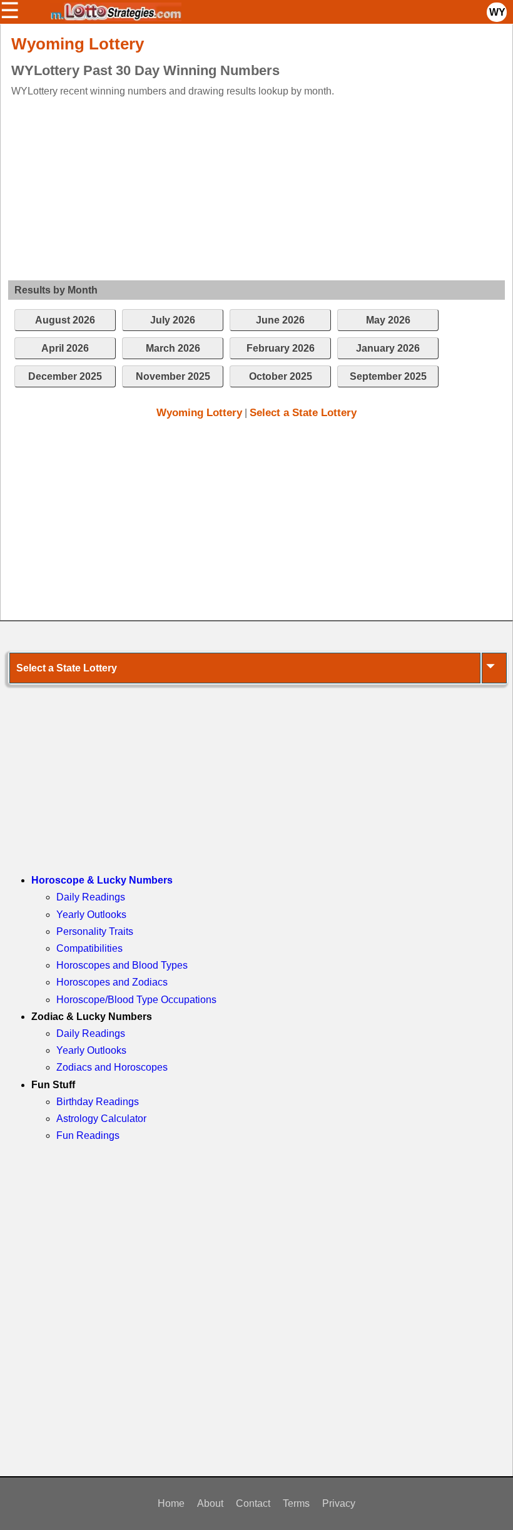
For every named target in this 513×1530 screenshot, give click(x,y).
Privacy (338, 1503)
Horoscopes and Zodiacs (112, 982)
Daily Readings (90, 897)
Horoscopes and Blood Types (122, 965)
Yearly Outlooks (91, 914)
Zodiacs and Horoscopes (112, 1067)
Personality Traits (94, 931)
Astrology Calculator (101, 1118)
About (210, 1503)
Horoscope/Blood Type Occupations (136, 999)
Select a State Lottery (303, 413)
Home (171, 1503)
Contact (253, 1503)
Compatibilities (89, 948)
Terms (296, 1503)
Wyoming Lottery (199, 413)
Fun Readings (87, 1135)
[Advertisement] (244, 186)
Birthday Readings (97, 1101)
